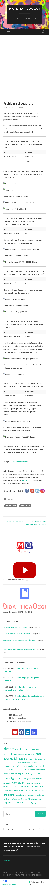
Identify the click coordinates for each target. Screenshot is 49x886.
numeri (28, 783)
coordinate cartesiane (22, 754)
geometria (25, 506)
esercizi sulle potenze (10, 774)
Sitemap (6, 860)
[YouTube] (15, 732)
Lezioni (10, 499)
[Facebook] (21, 732)
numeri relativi (14, 787)
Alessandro (22, 107)
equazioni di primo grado (10, 762)
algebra (8, 749)
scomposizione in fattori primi (32, 799)
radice (13, 799)
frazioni (7, 778)
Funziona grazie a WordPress (18, 872)
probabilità (40, 791)
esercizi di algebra (26, 766)
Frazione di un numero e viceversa (16, 627)
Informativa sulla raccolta (9, 884)
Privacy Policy (8, 829)
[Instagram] (34, 732)
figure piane (10, 506)
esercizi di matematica (36, 770)
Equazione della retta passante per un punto (20, 649)
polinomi (22, 790)
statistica (20, 803)
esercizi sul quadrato (18, 462)
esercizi (15, 766)
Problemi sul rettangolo (13, 521)
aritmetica (27, 748)
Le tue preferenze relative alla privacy (17, 881)
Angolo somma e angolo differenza (17, 634)
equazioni (22, 758)
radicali (7, 798)
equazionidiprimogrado (36, 759)
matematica (7, 783)
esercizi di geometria (20, 770)
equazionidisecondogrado (27, 763)
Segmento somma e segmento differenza (19, 640)
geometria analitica (34, 779)
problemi (8, 794)
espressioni (23, 773)
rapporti (18, 799)
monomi (16, 782)
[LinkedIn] (27, 732)
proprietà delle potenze (33, 795)
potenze (32, 790)
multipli (22, 783)
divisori (33, 754)
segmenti (7, 802)
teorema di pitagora (31, 803)
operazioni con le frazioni (31, 786)
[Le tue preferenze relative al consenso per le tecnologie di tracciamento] (37, 882)
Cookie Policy (19, 829)
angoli (18, 748)
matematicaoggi (24, 8)
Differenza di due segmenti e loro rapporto (36, 524)
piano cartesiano (10, 790)
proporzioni (18, 795)
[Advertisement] (24, 71)
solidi (15, 803)
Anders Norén (35, 875)
